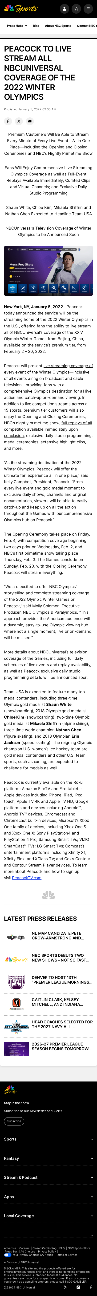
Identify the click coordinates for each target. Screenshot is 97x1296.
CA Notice (46, 1254)
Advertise (10, 1248)
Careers (24, 1248)
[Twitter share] (19, 121)
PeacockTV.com (26, 877)
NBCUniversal (30, 1262)
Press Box (11, 1251)
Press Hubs (15, 26)
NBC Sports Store (79, 1248)
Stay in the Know (16, 1103)
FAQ (62, 1248)
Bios (36, 26)
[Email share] (30, 121)
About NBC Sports (58, 26)
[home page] (21, 8)
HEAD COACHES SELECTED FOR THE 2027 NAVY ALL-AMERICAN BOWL (62, 1024)
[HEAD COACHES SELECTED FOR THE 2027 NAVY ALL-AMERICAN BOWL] (16, 1027)
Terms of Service (66, 1254)
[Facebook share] (8, 121)
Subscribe (14, 1121)
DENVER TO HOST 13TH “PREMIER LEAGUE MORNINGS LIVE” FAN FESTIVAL (60, 980)
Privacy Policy (47, 1251)
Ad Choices (27, 1251)
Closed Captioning (44, 1248)
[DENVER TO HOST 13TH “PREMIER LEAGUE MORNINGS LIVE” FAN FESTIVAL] (16, 982)
